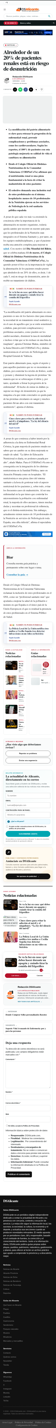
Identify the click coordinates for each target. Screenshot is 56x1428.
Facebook (7, 1381)
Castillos (6, 1317)
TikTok (5, 1401)
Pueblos (6, 1313)
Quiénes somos (9, 1357)
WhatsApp (7, 1377)
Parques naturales (10, 1329)
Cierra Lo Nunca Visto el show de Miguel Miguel (22, 724)
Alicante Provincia (10, 1273)
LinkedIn (6, 1397)
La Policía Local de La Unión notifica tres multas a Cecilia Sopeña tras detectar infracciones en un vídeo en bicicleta (22, 695)
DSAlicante (10, 1200)
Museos (6, 1333)
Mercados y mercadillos (13, 1341)
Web (7, 1114)
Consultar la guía (17, 574)
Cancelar (40, 975)
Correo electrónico (13, 1103)
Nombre (9, 1092)
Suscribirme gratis (28, 834)
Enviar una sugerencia (28, 760)
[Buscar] (49, 16)
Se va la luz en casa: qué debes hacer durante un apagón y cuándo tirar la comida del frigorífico (22, 666)
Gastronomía (8, 1321)
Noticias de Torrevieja (12, 1285)
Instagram (7, 1389)
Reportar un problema (28, 753)
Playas (6, 1309)
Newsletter (7, 1361)
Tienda (6, 1365)
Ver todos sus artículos (30, 1001)
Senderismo (8, 1325)
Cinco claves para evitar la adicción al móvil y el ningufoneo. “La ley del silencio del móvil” (22, 680)
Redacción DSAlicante (23, 77)
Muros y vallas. (25, 23)
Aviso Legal (7, 1422)
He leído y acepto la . (23, 1126)
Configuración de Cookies (27, 1425)
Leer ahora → (16, 975)
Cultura (6, 1289)
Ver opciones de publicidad (28, 876)
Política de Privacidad (31, 1126)
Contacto (7, 1353)
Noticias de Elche (10, 1277)
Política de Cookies (43, 1422)
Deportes (7, 1293)
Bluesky (6, 1393)
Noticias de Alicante (11, 1269)
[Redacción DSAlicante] (6, 80)
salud (6, 248)
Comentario (10, 1059)
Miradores (7, 1337)
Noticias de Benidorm (12, 1281)
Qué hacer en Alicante (12, 1305)
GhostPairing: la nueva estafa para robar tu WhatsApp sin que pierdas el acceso (22, 710)
